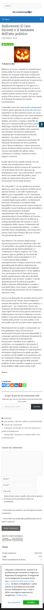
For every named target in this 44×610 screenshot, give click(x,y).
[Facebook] (4, 385)
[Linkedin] (16, 385)
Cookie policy (21, 595)
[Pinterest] (20, 385)
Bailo (27, 110)
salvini (25, 421)
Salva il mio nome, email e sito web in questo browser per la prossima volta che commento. (23, 499)
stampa (15, 69)
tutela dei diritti (35, 421)
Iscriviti (37, 407)
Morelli (33, 110)
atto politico (9, 421)
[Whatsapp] (24, 385)
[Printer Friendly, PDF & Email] (8, 45)
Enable (31, 602)
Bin (38, 110)
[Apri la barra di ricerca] (41, 19)
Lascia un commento (13, 425)
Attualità (8, 418)
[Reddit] (12, 385)
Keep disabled (14, 602)
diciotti (18, 421)
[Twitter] (8, 385)
